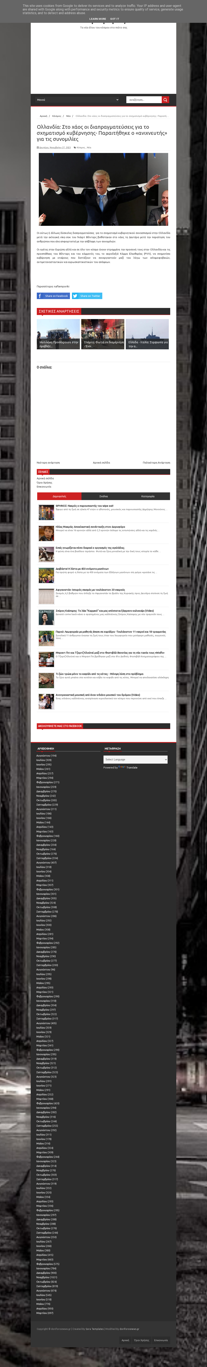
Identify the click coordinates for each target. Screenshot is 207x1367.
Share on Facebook (56, 295)
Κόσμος (81, 147)
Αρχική (125, 1340)
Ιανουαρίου (43, 786)
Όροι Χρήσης (44, 482)
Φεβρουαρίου (44, 782)
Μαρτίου (41, 777)
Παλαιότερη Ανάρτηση (156, 462)
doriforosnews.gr (129, 1329)
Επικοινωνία (44, 486)
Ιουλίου (40, 760)
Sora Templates (95, 1329)
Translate (131, 767)
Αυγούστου (43, 755)
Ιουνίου (40, 764)
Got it (114, 18)
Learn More (97, 18)
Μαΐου (40, 768)
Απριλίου (41, 773)
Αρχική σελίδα (101, 462)
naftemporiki (61, 286)
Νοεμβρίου (42, 795)
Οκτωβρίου (43, 800)
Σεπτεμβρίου (44, 804)
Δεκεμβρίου (43, 791)
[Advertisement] (103, 61)
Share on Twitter (90, 295)
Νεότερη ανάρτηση (48, 462)
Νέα (89, 147)
